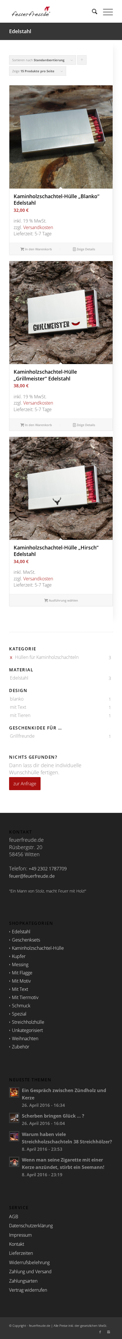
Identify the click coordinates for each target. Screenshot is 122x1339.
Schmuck (21, 1005)
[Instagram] (108, 1332)
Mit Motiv (21, 981)
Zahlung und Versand (30, 1271)
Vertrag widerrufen (28, 1290)
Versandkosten (38, 227)
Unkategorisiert (27, 1030)
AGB (13, 1216)
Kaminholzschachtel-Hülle (38, 948)
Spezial (19, 1014)
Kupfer (19, 956)
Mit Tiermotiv (25, 997)
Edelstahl (19, 678)
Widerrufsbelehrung (29, 1262)
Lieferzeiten (21, 1253)
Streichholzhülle (28, 1022)
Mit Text (20, 989)
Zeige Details (85, 249)
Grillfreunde (22, 736)
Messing (20, 964)
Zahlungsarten (23, 1281)
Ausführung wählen (63, 600)
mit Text (18, 707)
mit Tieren (20, 715)
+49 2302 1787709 (48, 869)
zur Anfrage (24, 783)
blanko (17, 699)
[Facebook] (100, 1332)
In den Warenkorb (38, 249)
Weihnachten (25, 1038)
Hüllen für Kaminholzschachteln (47, 657)
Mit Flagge (22, 973)
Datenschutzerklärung (31, 1225)
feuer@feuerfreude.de (32, 876)
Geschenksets (26, 940)
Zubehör (20, 1047)
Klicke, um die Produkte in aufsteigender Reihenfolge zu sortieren (82, 61)
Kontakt (16, 1244)
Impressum (20, 1235)
